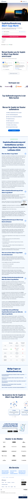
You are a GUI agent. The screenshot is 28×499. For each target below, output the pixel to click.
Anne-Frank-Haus (13, 470)
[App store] (15, 431)
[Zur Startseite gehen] (4, 1)
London (3, 482)
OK (22, 497)
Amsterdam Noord (5, 473)
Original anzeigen (7, 69)
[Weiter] (15, 416)
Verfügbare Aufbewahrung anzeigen (14, 36)
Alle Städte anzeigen (5, 484)
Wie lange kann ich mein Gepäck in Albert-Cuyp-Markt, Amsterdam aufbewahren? (11, 385)
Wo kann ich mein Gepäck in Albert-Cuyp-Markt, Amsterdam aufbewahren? (12, 378)
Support (12, 486)
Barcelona (9, 482)
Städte (4, 477)
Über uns (3, 486)
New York (13, 482)
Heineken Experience (14, 473)
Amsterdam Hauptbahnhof (5, 472)
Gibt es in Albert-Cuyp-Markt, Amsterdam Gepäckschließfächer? (13, 387)
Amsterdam (3, 40)
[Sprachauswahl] (21, 1)
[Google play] (10, 431)
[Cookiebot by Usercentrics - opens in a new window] (24, 489)
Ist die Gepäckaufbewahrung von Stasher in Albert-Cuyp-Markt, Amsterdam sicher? (13, 375)
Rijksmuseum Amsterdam (22, 472)
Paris (5, 482)
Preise (6, 486)
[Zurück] (13, 416)
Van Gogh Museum (22, 473)
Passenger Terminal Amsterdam (22, 470)
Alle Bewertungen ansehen (13, 73)
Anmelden (23, 1)
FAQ (9, 486)
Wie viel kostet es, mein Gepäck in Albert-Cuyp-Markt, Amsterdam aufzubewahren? (13, 382)
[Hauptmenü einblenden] (26, 1)
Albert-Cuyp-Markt (5, 470)
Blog (14, 486)
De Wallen (12, 472)
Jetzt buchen (14, 130)
